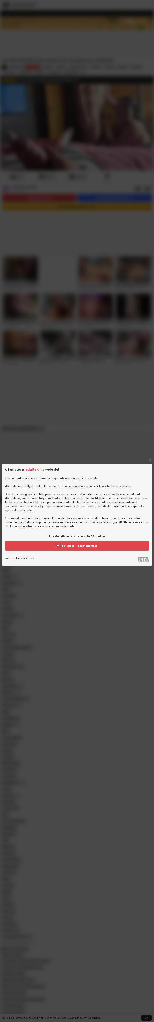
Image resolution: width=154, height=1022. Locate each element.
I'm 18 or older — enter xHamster (77, 545)
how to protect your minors (19, 558)
